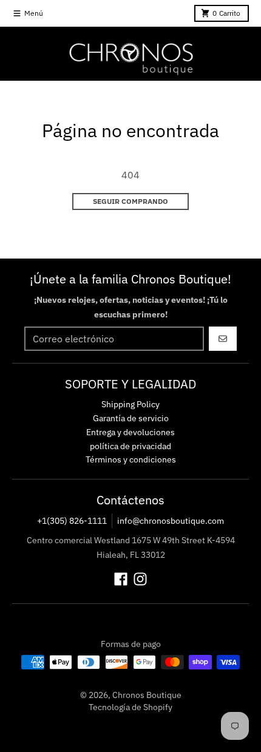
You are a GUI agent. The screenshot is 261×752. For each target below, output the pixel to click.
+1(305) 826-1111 (72, 520)
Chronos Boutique (146, 694)
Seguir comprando (130, 201)
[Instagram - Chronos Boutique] (140, 579)
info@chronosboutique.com (170, 520)
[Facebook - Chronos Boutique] (121, 579)
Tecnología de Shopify (130, 707)
